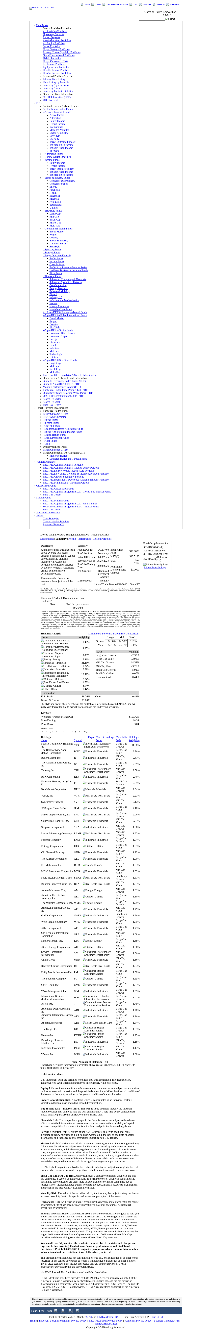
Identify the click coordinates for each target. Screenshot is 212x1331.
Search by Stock (51, 88)
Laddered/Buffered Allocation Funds (69, 270)
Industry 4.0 (56, 297)
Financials (55, 189)
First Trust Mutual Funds (56, 500)
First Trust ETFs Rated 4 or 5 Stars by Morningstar (69, 375)
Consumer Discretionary (63, 180)
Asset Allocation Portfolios (57, 40)
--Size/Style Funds (52, 210)
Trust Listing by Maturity (56, 82)
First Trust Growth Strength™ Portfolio (63, 476)
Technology (56, 204)
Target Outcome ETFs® (55, 413)
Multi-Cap (55, 225)
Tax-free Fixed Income (61, 144)
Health (53, 192)
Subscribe (147, 4)
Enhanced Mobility (60, 291)
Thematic (54, 150)
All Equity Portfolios (54, 43)
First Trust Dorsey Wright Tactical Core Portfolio (68, 470)
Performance (84, 538)
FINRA (101, 1317)
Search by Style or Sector (56, 85)
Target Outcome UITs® (55, 61)
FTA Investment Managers (117, 4)
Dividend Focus (58, 243)
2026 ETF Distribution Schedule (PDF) (63, 396)
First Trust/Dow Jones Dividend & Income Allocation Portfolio (76, 473)
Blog (135, 4)
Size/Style (55, 135)
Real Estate (55, 201)
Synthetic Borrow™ (53, 524)
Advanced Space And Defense (66, 282)
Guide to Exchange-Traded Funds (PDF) (64, 381)
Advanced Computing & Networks (68, 279)
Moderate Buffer (58, 455)
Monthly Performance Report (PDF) (62, 387)
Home (87, 4)
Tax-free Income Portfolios (57, 73)
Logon (98, 4)
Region (53, 234)
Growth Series (57, 264)
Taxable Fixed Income (61, 147)
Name (44, 740)
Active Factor (57, 115)
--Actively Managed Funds (57, 112)
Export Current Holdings (101, 737)
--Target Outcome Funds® (57, 255)
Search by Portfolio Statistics (58, 91)
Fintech (53, 294)
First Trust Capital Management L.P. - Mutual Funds (70, 503)
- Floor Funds (50, 440)
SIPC (89, 1317)
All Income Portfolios (54, 64)
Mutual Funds (43, 497)
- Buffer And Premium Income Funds (62, 431)
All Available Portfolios (55, 31)
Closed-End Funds (46, 485)
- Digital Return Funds (54, 434)
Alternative (55, 118)
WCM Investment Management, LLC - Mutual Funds (71, 506)
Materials (54, 198)
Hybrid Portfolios (52, 58)
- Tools (46, 443)
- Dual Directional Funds (56, 437)
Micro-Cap (55, 222)
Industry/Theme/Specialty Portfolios (61, 52)
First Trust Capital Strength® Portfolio (63, 464)
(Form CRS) (112, 1317)
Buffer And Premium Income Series (68, 267)
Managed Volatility (59, 130)
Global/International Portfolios (59, 55)
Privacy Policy (78, 1320)
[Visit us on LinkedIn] (63, 1311)
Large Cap (56, 213)
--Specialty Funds (52, 249)
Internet (53, 303)
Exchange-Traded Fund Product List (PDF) (65, 390)
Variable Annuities (45, 461)
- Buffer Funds (50, 419)
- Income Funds (51, 422)
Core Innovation (58, 285)
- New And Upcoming (54, 416)
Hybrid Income (57, 124)
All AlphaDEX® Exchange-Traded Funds (65, 312)
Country (54, 237)
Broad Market (57, 231)
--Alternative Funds (53, 153)
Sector (99, 740)
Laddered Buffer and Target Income (68, 458)
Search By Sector (52, 399)
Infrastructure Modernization (64, 300)
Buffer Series (56, 258)
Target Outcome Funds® (63, 141)
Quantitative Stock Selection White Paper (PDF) (68, 393)
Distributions (47, 538)
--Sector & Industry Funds (56, 177)
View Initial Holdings (127, 737)
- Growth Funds (51, 425)
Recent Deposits (51, 37)
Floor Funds (56, 273)
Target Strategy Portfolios (56, 49)
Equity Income (57, 121)
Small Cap (55, 219)
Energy (53, 186)
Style (118, 740)
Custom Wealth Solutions (56, 521)
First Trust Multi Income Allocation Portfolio (66, 482)
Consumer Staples (59, 183)
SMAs (39, 515)
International (56, 127)
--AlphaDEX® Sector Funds (58, 330)
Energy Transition (59, 288)
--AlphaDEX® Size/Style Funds (60, 360)
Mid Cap (54, 216)
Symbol (78, 740)
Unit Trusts (42, 25)
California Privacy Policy (138, 1320)
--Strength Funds (51, 252)
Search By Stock (51, 401)
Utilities (54, 207)
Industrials (55, 195)
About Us (160, 4)
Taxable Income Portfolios (56, 70)
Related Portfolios (102, 538)
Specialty (54, 138)
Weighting (134, 740)
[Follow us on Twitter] (56, 1311)
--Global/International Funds (58, 228)
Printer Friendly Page (155, 567)
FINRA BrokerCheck (106, 1323)
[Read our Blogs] (78, 1311)
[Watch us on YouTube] (71, 1311)
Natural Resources (59, 306)
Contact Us (174, 4)
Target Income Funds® (62, 168)
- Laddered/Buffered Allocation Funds (63, 428)
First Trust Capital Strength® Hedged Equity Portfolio (71, 467)
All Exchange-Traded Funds (58, 109)
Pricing (72, 538)
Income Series (57, 261)
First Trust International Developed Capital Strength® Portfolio (76, 479)
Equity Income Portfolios (56, 67)
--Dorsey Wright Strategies (57, 156)
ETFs (39, 103)
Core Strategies (51, 518)
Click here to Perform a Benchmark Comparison (113, 633)
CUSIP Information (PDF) (57, 97)
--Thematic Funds (52, 276)
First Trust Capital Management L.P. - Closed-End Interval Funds (77, 491)
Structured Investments (48, 512)
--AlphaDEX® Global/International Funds (65, 315)
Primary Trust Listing (54, 79)
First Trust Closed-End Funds (58, 488)
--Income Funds (51, 159)
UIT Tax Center (51, 100)
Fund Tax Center (52, 404)
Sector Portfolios (51, 46)
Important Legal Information (54, 1320)
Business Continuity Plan (167, 1320)
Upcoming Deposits (53, 34)
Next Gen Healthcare (61, 309)
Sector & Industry (59, 133)
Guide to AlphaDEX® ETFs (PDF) (61, 384)
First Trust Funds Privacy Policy (106, 1320)
